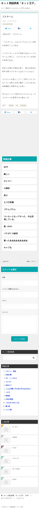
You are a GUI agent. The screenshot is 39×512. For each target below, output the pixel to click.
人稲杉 (7, 188)
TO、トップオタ (11, 378)
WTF (6, 167)
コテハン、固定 (11, 371)
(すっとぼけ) (16, 469)
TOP (16, 495)
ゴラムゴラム (10, 209)
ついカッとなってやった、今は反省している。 (19, 217)
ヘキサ (8, 392)
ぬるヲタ (6, 261)
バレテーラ (15, 458)
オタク (11, 105)
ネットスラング (7, 24)
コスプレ (23, 105)
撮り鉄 (8, 406)
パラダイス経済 (11, 233)
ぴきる (14, 479)
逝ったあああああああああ (16, 240)
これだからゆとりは (12, 402)
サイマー (8, 181)
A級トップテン (31, 261)
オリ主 (14, 448)
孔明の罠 (9, 375)
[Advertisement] (19, 135)
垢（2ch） (8, 226)
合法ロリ (9, 385)
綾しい (7, 174)
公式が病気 (9, 399)
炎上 (6, 195)
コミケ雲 (9, 410)
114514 (14, 437)
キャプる (8, 247)
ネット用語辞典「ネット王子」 (19, 3)
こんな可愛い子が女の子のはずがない (18, 389)
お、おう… (15, 426)
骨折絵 (8, 396)
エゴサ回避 (9, 202)
